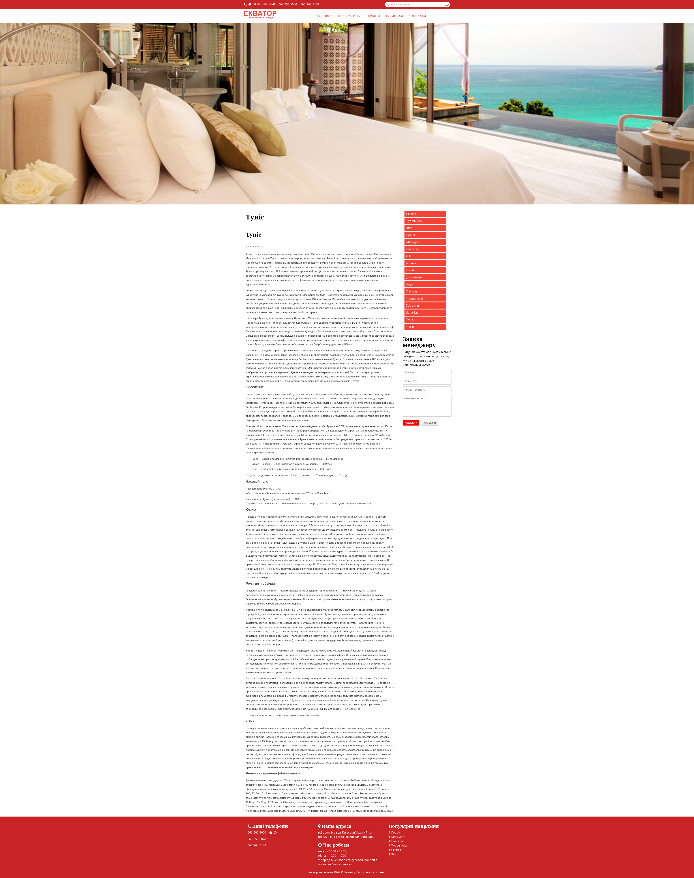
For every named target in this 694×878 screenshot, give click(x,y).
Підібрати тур (350, 16)
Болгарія (412, 249)
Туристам (394, 16)
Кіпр (409, 228)
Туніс (410, 320)
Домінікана (414, 277)
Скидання (430, 422)
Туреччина (414, 221)
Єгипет (411, 214)
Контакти (417, 16)
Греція (410, 235)
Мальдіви (413, 242)
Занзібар (412, 313)
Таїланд (411, 291)
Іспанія (411, 263)
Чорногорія (414, 298)
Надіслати (411, 422)
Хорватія (412, 305)
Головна (325, 16)
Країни (374, 16)
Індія (409, 284)
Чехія (410, 327)
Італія (410, 270)
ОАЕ (409, 256)
